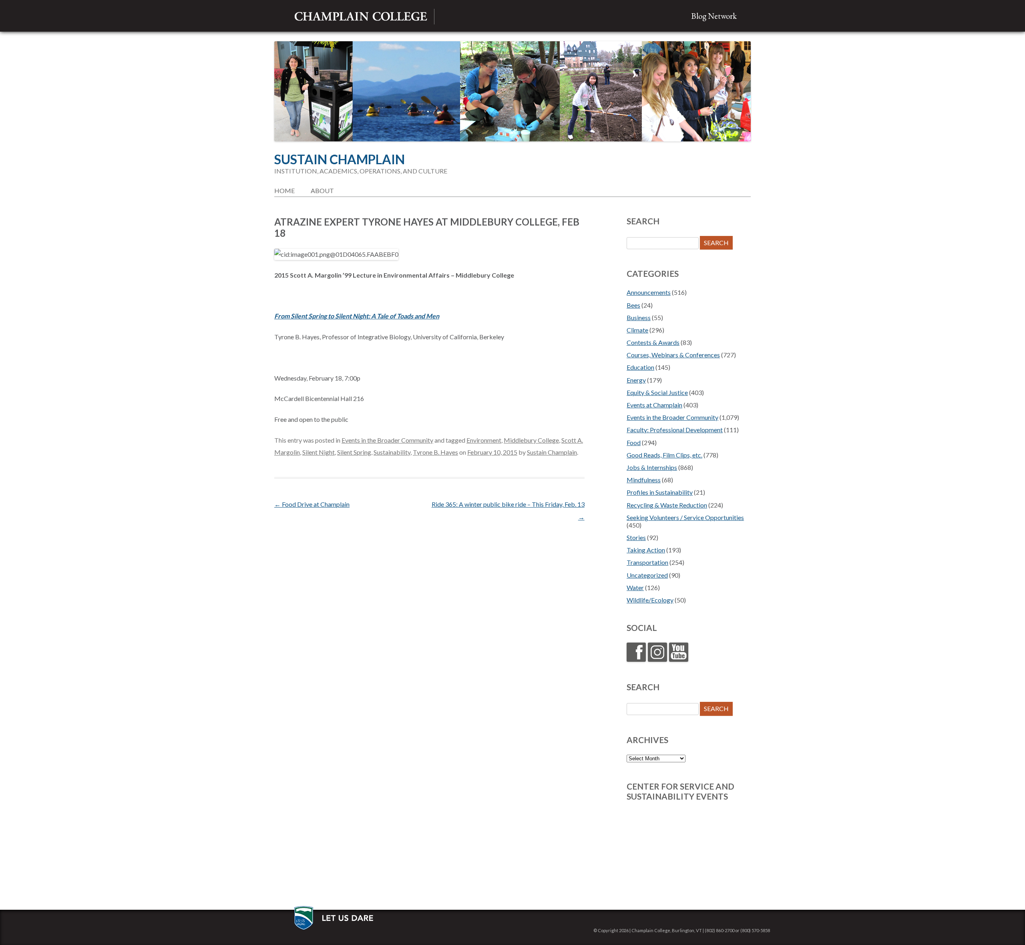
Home (284, 190)
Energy (636, 380)
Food (634, 442)
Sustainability (392, 452)
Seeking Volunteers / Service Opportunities (685, 517)
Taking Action (646, 550)
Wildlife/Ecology (650, 600)
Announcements (649, 292)
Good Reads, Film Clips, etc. (664, 455)
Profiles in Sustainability (660, 492)
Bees (633, 305)
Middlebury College (531, 440)
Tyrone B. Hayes (435, 452)
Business (639, 317)
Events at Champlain (654, 405)
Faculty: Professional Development (675, 429)
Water (635, 587)
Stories (636, 537)
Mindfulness (644, 480)
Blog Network (714, 15)
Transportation (647, 562)
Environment (483, 440)
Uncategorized (647, 575)
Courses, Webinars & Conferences (673, 355)
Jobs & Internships (652, 467)
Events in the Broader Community (387, 440)
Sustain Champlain (339, 159)
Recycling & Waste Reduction (667, 505)
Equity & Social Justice (657, 392)
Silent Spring (354, 452)
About (322, 190)
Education (640, 367)
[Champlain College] (361, 16)
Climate (637, 330)
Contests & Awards (653, 342)
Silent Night (318, 452)
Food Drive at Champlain (312, 504)
